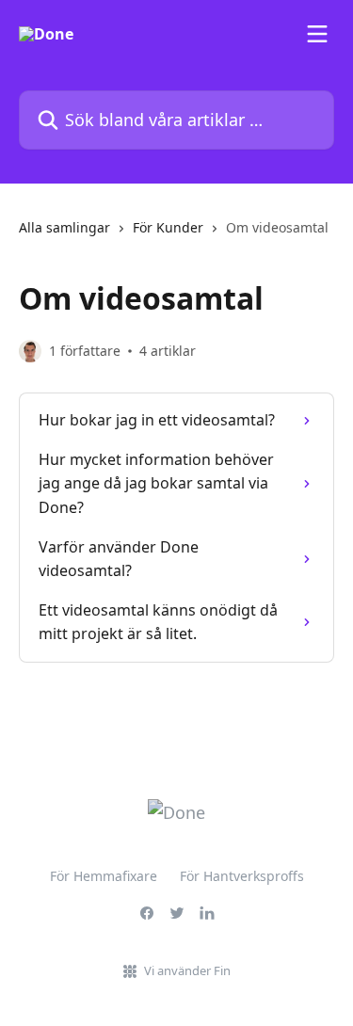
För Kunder (168, 227)
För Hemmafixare (103, 876)
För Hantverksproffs (242, 876)
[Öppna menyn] (317, 34)
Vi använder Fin (187, 970)
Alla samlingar (64, 227)
